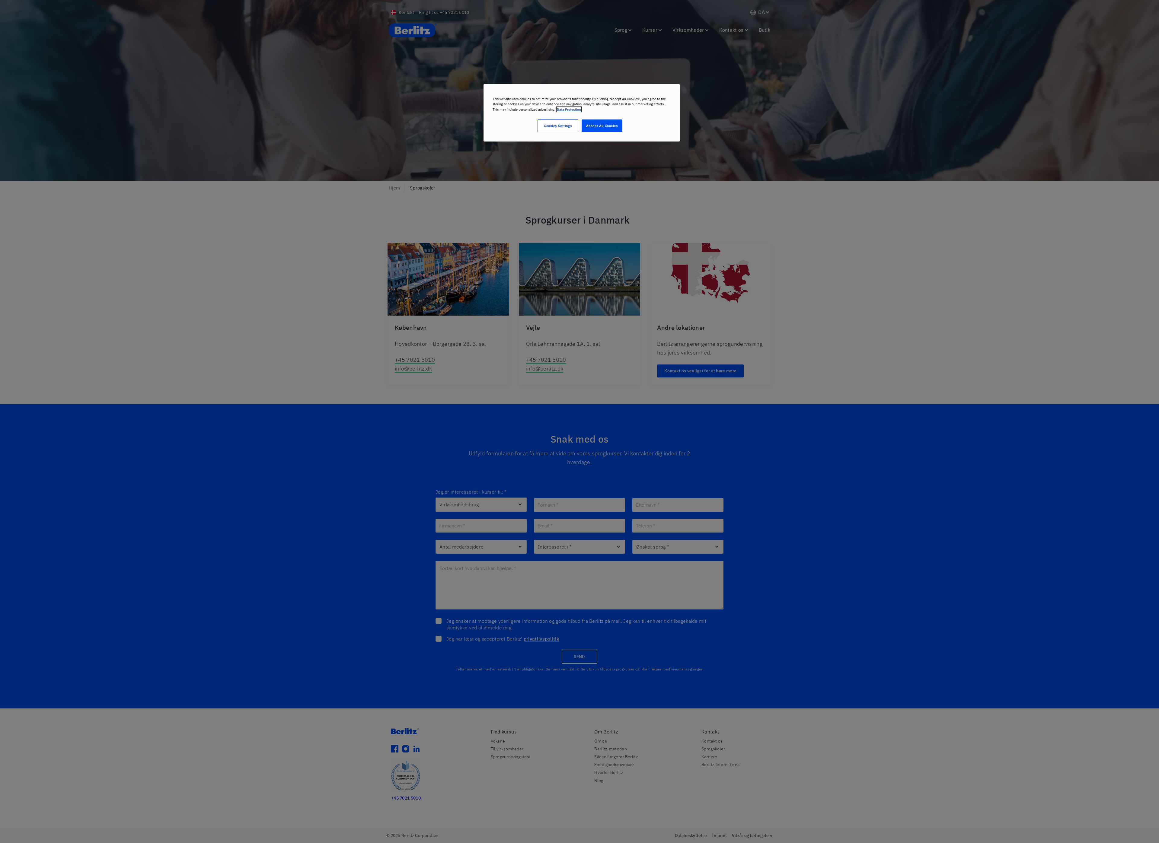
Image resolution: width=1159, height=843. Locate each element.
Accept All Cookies (602, 125)
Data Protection (569, 109)
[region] (582, 112)
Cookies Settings (558, 125)
